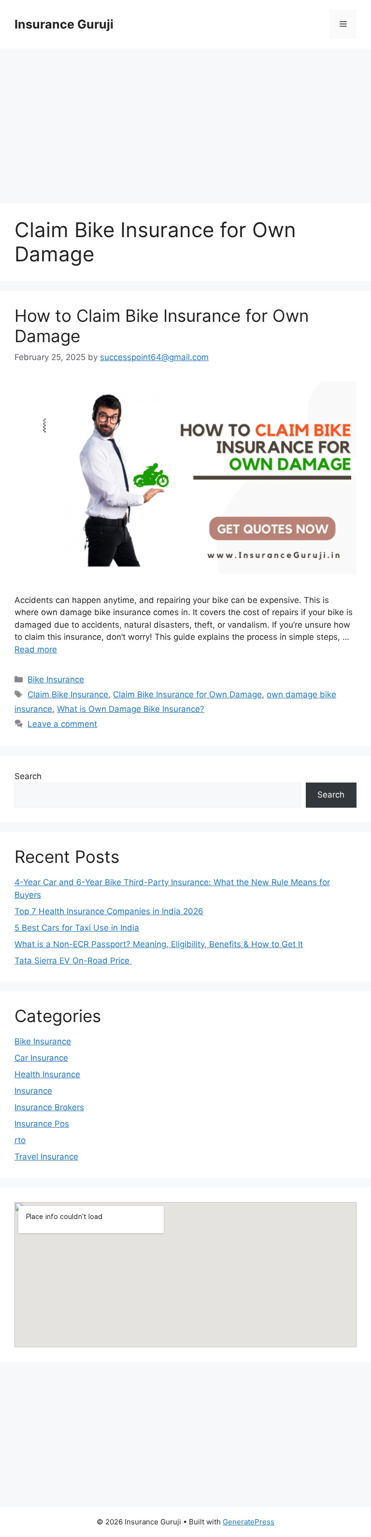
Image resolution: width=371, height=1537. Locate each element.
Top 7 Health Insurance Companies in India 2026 (108, 911)
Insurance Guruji (64, 24)
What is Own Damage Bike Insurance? (130, 709)
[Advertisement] (185, 121)
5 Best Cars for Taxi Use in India (76, 928)
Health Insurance (47, 1074)
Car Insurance (41, 1058)
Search (28, 776)
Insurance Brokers (49, 1107)
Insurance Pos (41, 1124)
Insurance (33, 1091)
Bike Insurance (56, 679)
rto (20, 1140)
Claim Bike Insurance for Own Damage (187, 694)
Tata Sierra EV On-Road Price (73, 960)
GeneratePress (248, 1521)
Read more (35, 649)
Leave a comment (62, 724)
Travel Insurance (46, 1156)
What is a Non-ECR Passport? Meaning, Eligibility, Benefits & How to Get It (158, 944)
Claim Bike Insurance (68, 694)
